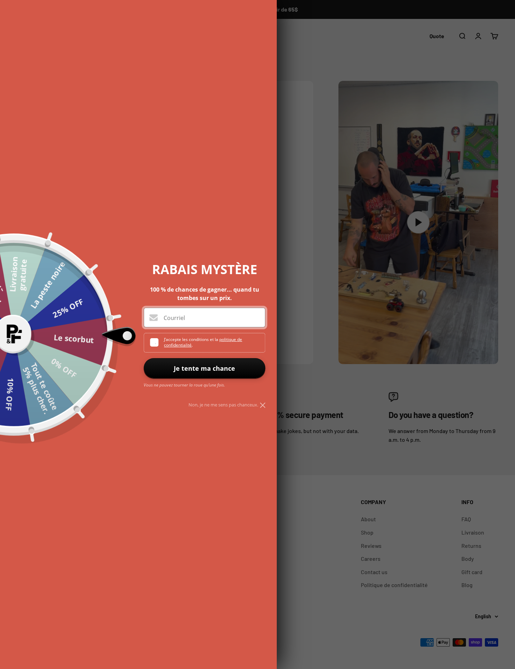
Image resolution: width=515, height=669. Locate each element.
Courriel (174, 318)
